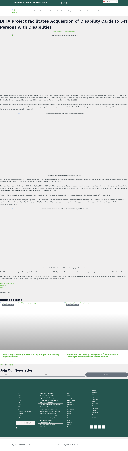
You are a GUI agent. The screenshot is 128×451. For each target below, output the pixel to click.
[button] (44, 11)
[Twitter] (64, 3)
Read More (6, 361)
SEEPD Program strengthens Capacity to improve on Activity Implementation (31, 355)
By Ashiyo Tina (70, 31)
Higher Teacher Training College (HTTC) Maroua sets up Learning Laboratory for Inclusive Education (93, 355)
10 (12, 365)
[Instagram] (66, 3)
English (107, 1)
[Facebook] (61, 3)
